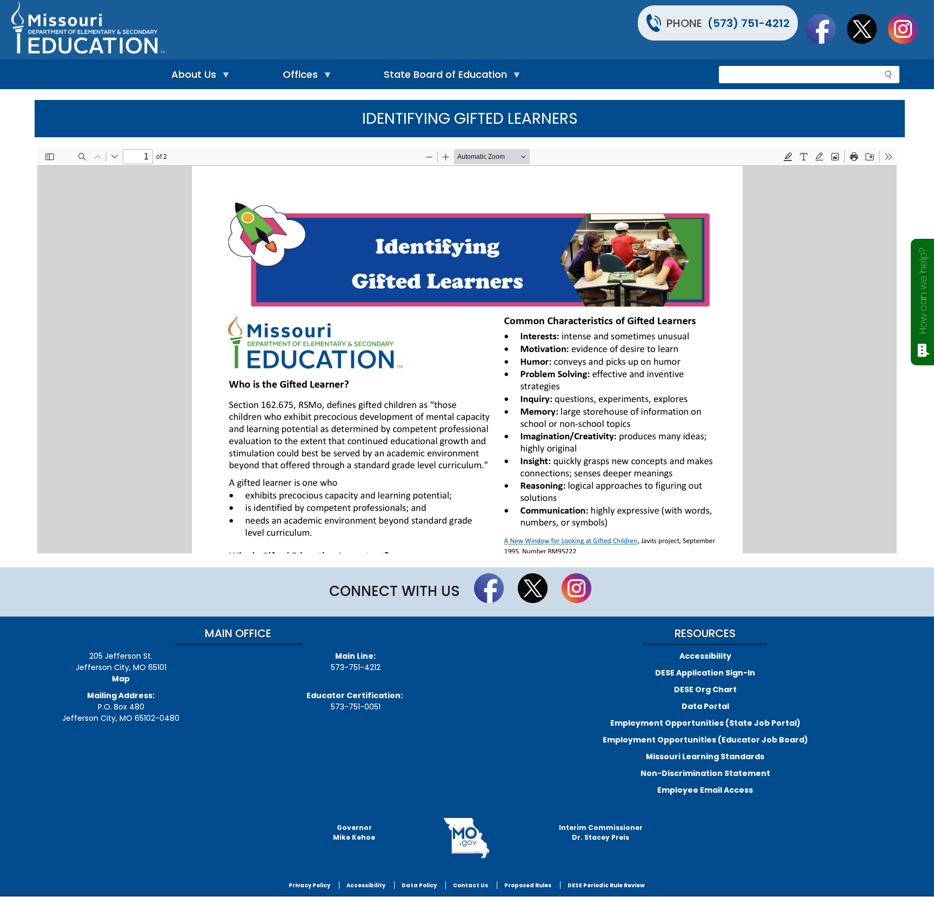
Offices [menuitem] (297, 77)
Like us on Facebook (825, 29)
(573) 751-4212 (749, 23)
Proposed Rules (527, 885)
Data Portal (705, 706)
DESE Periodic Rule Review (606, 885)
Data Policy (419, 885)
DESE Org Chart (705, 689)
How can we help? (923, 291)
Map (121, 678)
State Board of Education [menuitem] (442, 77)
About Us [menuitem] (191, 77)
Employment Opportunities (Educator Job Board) (705, 739)
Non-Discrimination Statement (705, 773)
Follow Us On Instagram (908, 29)
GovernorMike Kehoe (354, 832)
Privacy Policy (309, 885)
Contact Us (470, 885)
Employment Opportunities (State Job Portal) (705, 723)
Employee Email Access (705, 790)
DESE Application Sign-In (705, 672)
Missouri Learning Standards (705, 756)
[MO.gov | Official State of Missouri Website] (467, 838)
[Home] (237, 29)
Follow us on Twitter (867, 29)
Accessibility (705, 656)
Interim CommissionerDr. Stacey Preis (601, 832)
